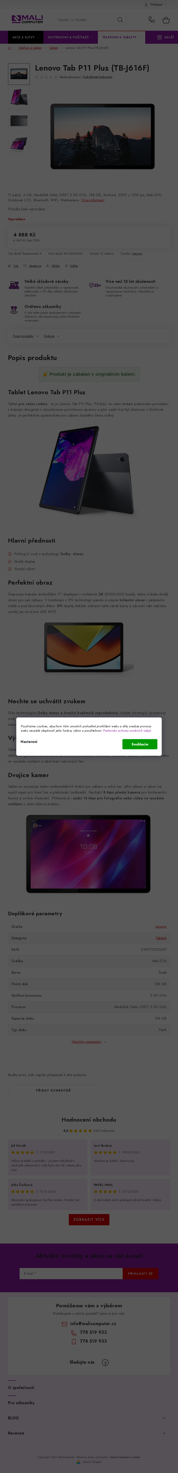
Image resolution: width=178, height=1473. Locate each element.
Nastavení (29, 741)
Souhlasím (140, 744)
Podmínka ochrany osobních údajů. (127, 730)
